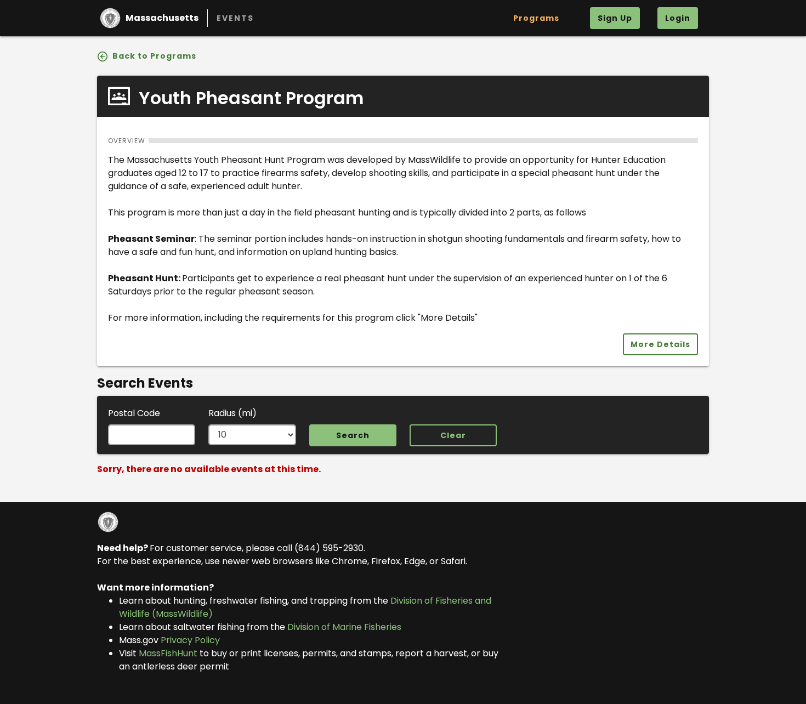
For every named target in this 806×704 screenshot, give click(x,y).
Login (677, 18)
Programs (536, 18)
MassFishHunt (168, 653)
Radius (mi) (232, 413)
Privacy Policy (190, 640)
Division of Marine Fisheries (344, 627)
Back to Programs (153, 55)
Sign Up (615, 18)
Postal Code (134, 413)
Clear (453, 435)
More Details (660, 344)
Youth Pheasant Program (249, 98)
